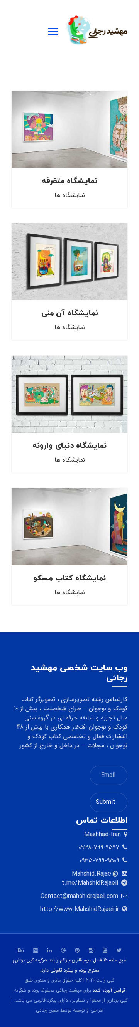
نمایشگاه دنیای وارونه (69, 445)
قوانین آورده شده (109, 990)
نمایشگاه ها (69, 195)
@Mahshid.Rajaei (95, 874)
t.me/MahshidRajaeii (90, 883)
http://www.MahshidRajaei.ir (79, 909)
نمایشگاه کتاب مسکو (69, 578)
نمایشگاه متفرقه (70, 181)
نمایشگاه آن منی (69, 313)
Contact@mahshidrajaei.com (79, 896)
